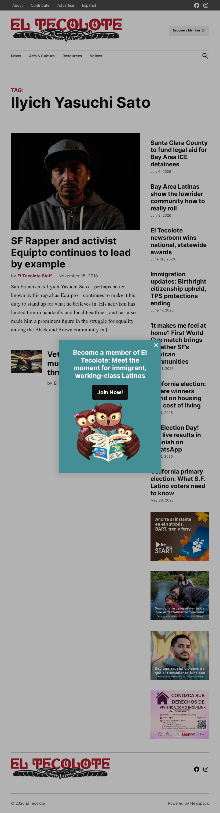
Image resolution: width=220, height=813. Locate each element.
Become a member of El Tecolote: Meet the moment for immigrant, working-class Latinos (110, 364)
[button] (110, 406)
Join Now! (110, 392)
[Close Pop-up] (156, 345)
